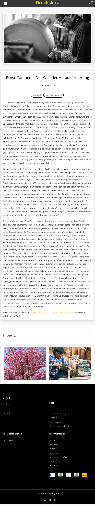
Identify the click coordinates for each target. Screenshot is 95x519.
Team (6, 408)
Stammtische (55, 453)
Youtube (45, 500)
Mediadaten (8, 440)
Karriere (7, 413)
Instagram (55, 500)
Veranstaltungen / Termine (60, 457)
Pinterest (50, 500)
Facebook (40, 500)
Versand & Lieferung (58, 413)
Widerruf (53, 418)
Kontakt (53, 440)
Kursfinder (54, 449)
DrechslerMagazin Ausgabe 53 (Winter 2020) (50, 312)
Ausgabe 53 (37, 95)
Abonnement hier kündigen (60, 426)
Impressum (54, 465)
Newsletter (54, 444)
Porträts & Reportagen (53, 95)
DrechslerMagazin (50, 493)
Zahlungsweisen (56, 422)
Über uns (7, 404)
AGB (51, 409)
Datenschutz (55, 461)
